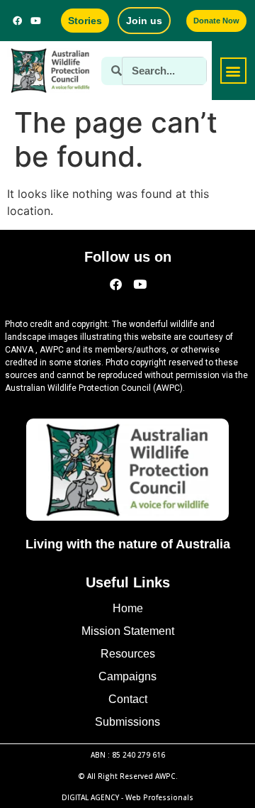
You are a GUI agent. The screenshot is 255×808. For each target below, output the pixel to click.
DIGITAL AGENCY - (127, 797)
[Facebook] (17, 20)
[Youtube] (36, 20)
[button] (233, 70)
